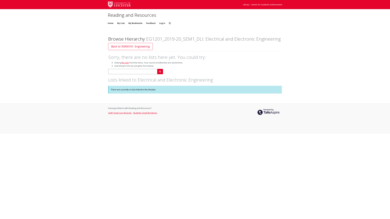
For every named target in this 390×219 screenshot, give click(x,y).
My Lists (121, 23)
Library (246, 4)
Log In (162, 23)
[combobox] (132, 71)
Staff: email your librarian (120, 112)
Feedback (151, 23)
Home (110, 23)
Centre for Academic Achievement (266, 4)
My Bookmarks (135, 23)
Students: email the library (145, 112)
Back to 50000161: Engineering (130, 46)
